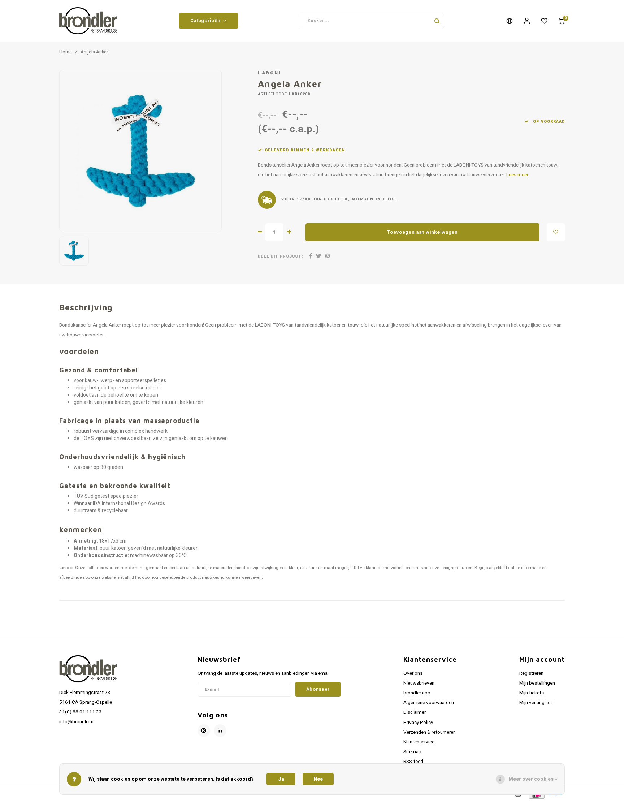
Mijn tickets (531, 693)
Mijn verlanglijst (535, 702)
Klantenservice (418, 742)
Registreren (531, 673)
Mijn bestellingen (537, 683)
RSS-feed (413, 761)
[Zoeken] (437, 21)
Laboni (269, 73)
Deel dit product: (280, 256)
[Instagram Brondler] (204, 730)
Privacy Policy (418, 722)
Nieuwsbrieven (418, 683)
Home (65, 52)
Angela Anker (94, 52)
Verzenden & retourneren (429, 732)
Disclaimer (414, 712)
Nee (318, 779)
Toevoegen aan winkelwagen (422, 232)
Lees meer (517, 174)
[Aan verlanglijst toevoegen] (556, 232)
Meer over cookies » (532, 779)
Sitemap (412, 751)
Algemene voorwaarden (428, 702)
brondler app (416, 693)
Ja (281, 779)
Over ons (412, 673)
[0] (561, 21)
